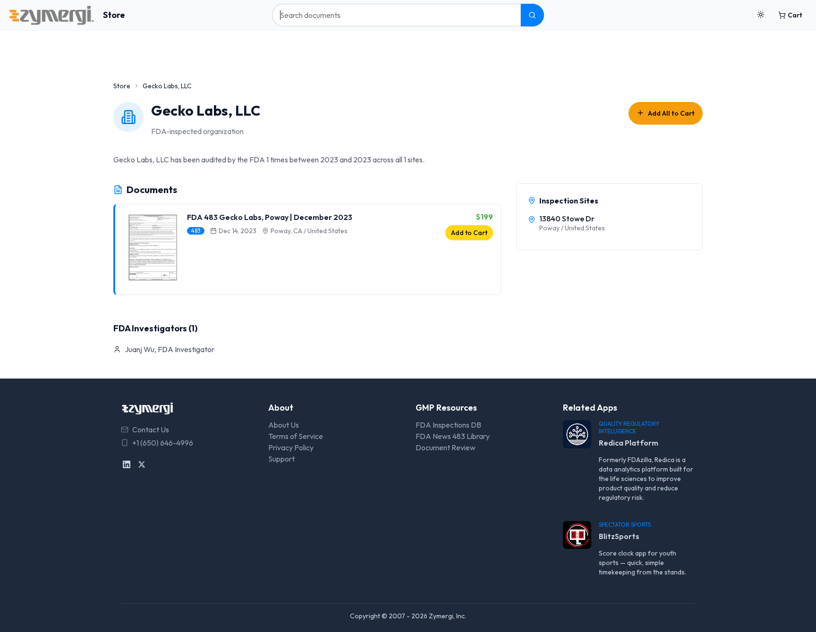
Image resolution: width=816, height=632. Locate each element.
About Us (283, 425)
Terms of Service (295, 436)
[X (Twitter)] (141, 464)
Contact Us (150, 429)
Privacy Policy (291, 447)
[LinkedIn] (126, 464)
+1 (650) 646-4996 (162, 442)
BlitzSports (619, 536)
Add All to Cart (671, 113)
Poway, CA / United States (309, 231)
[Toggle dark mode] (760, 15)
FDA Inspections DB (448, 425)
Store (114, 14)
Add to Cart (469, 232)
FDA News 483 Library (453, 436)
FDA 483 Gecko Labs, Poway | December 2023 (269, 217)
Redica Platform (628, 442)
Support (281, 458)
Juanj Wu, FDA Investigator (169, 349)
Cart (795, 15)
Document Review (446, 447)
